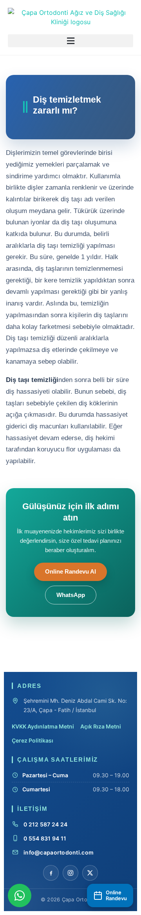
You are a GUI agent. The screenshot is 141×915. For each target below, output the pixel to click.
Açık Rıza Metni (100, 726)
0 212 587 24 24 (45, 824)
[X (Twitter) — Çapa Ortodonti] (90, 873)
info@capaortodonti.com (59, 852)
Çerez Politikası (32, 740)
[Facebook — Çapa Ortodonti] (51, 873)
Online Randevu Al (70, 572)
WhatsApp (70, 595)
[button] (70, 40)
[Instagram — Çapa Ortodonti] (70, 873)
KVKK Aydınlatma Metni (43, 726)
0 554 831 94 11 (45, 838)
